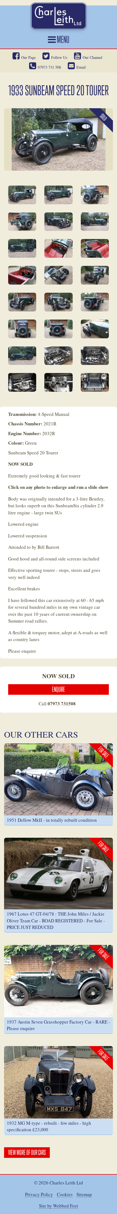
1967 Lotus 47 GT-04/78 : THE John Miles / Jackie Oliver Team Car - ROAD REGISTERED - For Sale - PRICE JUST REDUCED (56, 920)
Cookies (65, 1194)
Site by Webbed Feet (58, 1206)
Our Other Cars (41, 734)
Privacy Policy (39, 1194)
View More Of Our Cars (27, 1152)
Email (81, 67)
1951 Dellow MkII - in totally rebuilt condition (52, 820)
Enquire (58, 689)
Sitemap (84, 1194)
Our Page (28, 57)
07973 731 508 (49, 67)
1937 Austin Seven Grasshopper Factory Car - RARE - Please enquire (58, 1025)
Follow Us (59, 57)
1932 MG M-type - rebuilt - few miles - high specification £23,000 (49, 1126)
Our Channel (92, 57)
